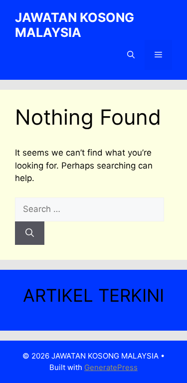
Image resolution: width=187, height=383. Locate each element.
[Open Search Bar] (131, 55)
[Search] (29, 233)
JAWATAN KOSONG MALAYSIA (74, 25)
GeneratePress (111, 367)
